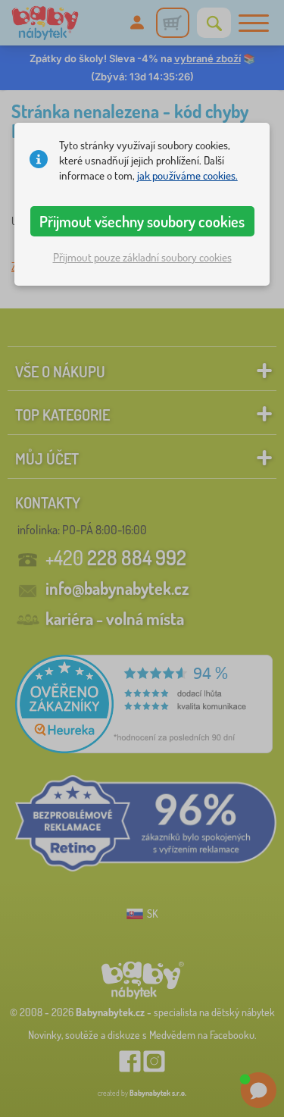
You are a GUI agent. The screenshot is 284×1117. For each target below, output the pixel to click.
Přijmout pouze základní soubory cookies (142, 257)
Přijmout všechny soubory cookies (142, 221)
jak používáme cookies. (187, 175)
